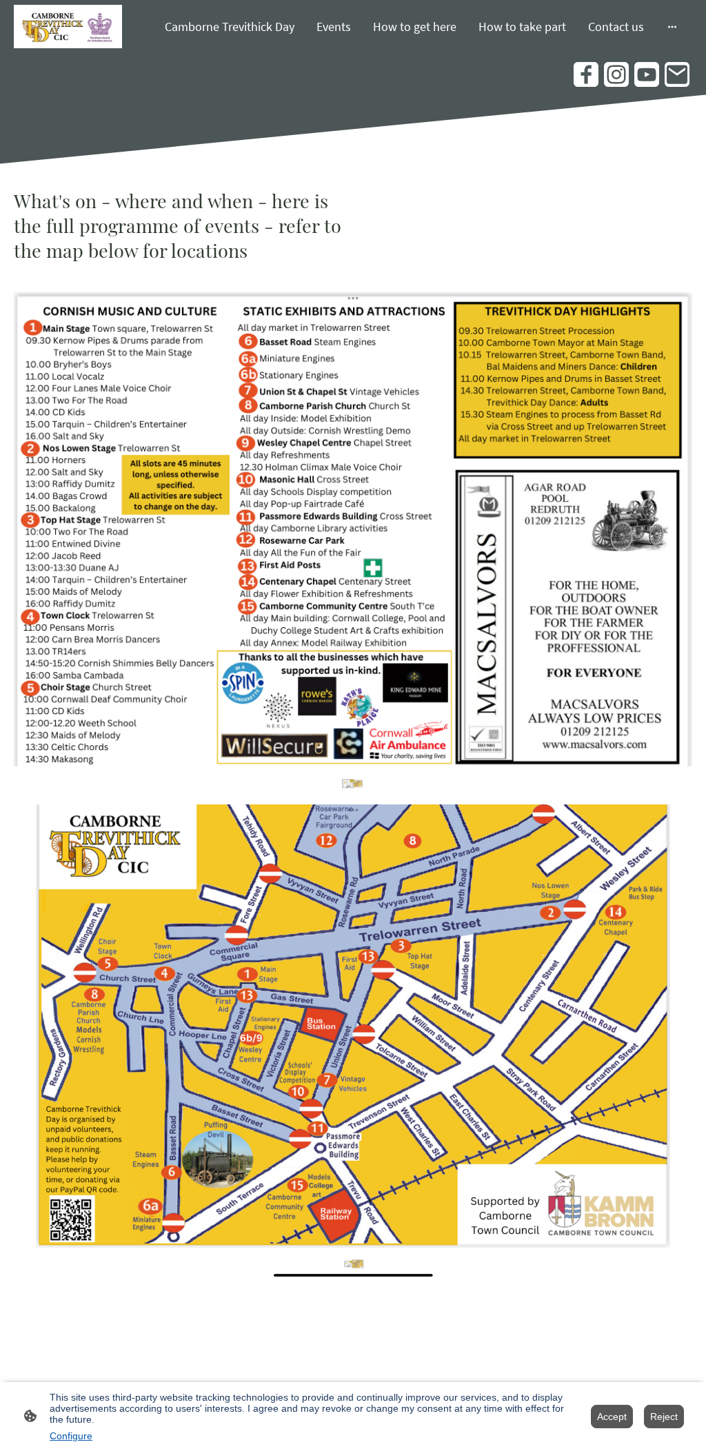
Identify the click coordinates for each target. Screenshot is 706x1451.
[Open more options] (672, 26)
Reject (664, 1416)
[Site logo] (68, 27)
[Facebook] (586, 74)
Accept (612, 1416)
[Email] (677, 74)
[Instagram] (616, 74)
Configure (71, 1435)
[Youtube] (646, 74)
